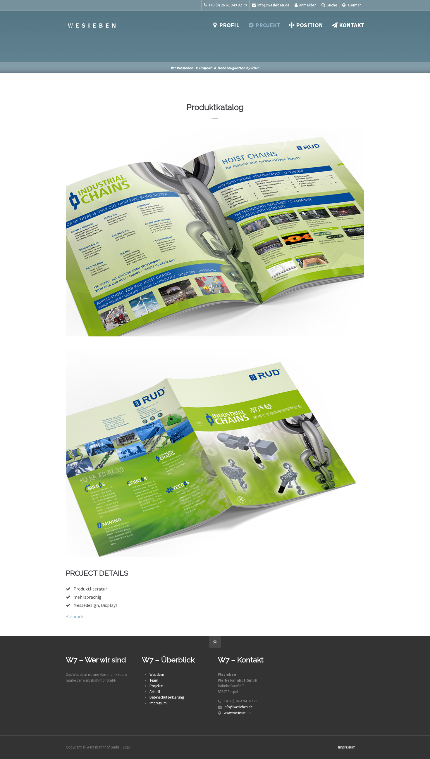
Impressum (158, 703)
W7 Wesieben (182, 67)
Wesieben (156, 674)
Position (309, 25)
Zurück (76, 616)
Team (153, 680)
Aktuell (154, 691)
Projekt (267, 25)
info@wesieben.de (273, 5)
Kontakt (351, 25)
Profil (229, 25)
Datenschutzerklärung (166, 697)
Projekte (156, 685)
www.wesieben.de (237, 712)
